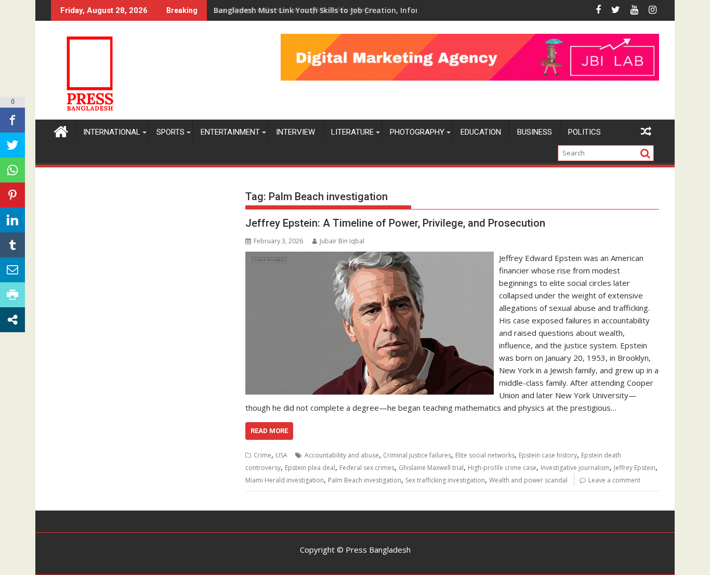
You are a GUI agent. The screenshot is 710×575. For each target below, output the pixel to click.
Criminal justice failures (417, 455)
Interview (295, 132)
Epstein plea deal (310, 467)
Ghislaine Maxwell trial (431, 467)
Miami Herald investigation (284, 480)
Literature (352, 132)
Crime (262, 455)
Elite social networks (485, 455)
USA (281, 455)
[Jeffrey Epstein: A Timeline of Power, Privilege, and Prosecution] (369, 258)
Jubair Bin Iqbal (342, 241)
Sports (170, 132)
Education (481, 132)
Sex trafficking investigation (445, 480)
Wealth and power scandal (528, 480)
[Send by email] (12, 269)
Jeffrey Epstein (634, 467)
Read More (269, 431)
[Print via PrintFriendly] (12, 294)
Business (534, 132)
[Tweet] (12, 145)
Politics (584, 132)
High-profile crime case (502, 467)
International (111, 132)
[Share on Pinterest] (12, 194)
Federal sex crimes (367, 467)
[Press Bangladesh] (61, 130)
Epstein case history (548, 455)
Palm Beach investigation (364, 480)
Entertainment (230, 132)
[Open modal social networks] (12, 319)
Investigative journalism (575, 467)
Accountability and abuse (342, 455)
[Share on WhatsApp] (12, 170)
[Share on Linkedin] (12, 219)
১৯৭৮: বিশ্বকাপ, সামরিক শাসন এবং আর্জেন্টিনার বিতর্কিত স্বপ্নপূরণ (293, 10)
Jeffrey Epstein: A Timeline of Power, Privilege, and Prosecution (395, 223)
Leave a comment (614, 480)
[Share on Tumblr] (12, 244)
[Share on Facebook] (12, 120)
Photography (417, 132)
